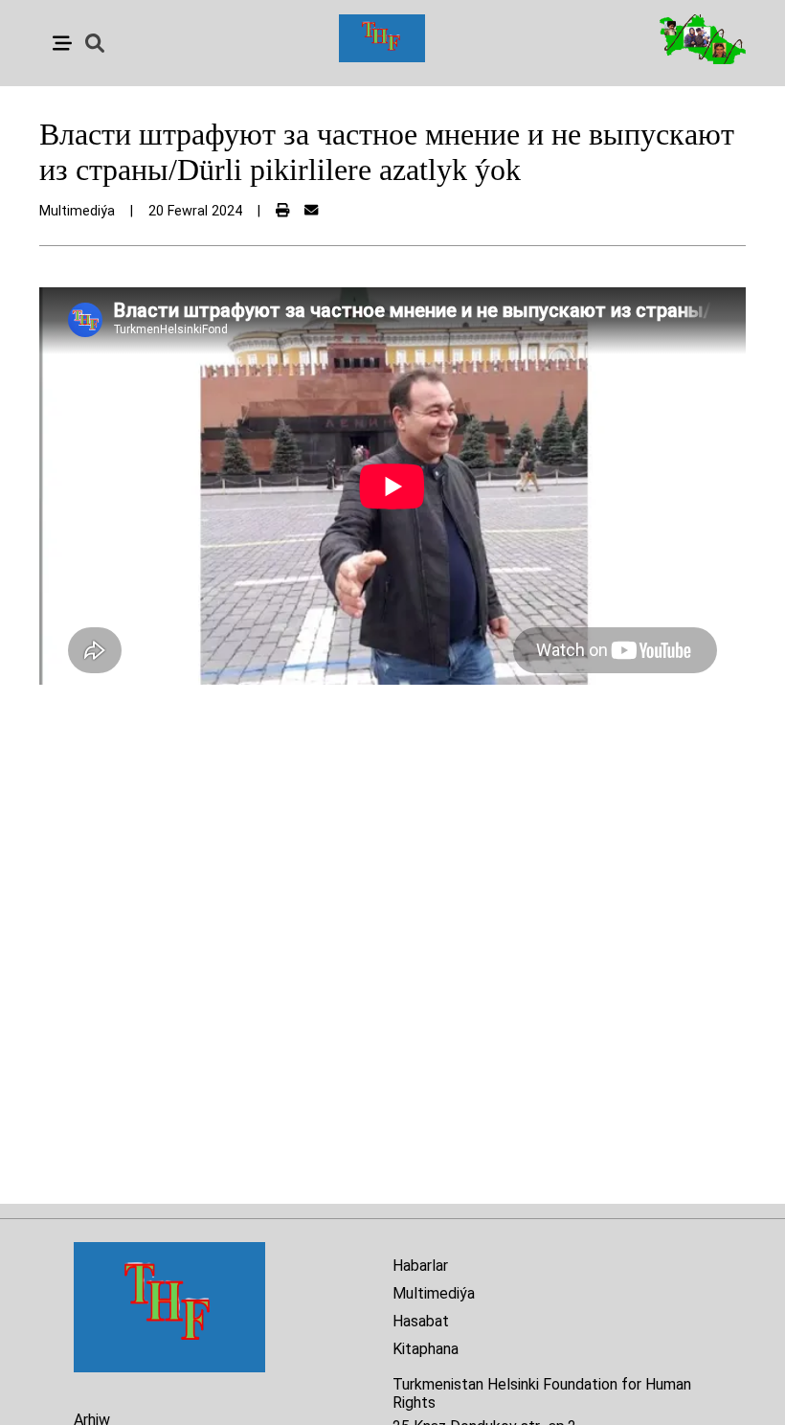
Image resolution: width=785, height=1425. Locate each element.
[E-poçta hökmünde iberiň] (311, 211)
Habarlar (420, 1265)
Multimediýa (433, 1293)
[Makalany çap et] (282, 211)
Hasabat (420, 1321)
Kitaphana (425, 1349)
